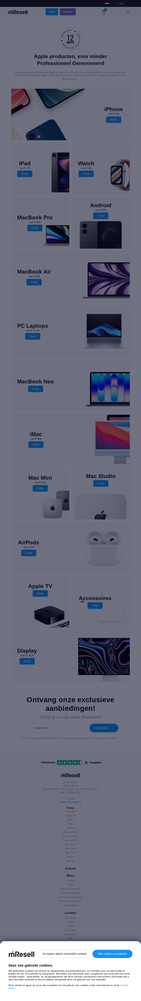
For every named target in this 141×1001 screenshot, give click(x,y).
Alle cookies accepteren (112, 953)
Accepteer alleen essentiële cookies (64, 953)
